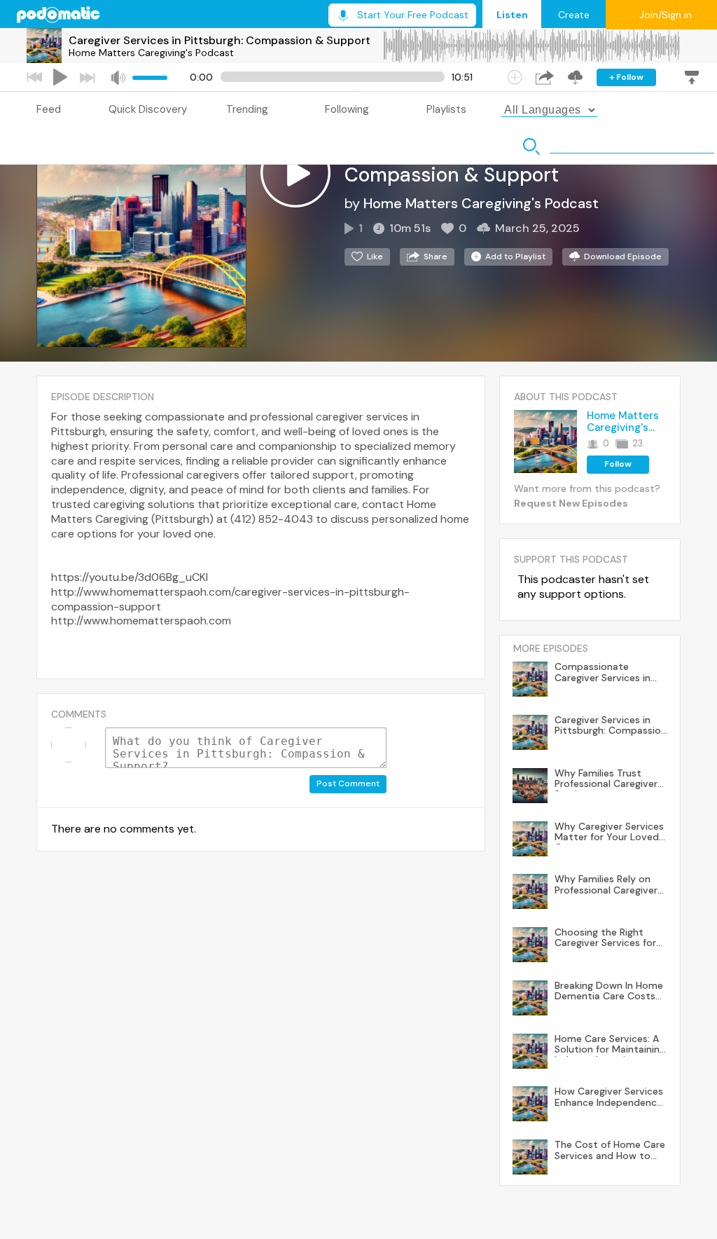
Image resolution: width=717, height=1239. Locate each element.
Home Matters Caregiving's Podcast (151, 52)
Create (574, 14)
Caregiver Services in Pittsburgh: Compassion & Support (219, 40)
